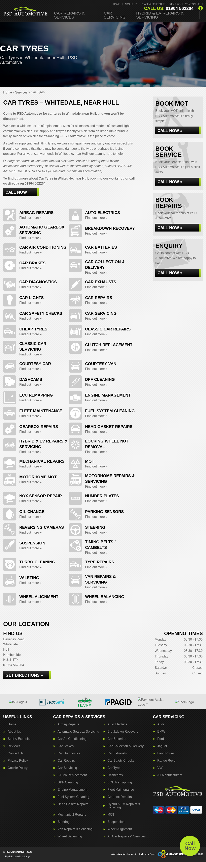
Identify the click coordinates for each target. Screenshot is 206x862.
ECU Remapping (119, 782)
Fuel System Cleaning (73, 797)
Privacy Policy (18, 760)
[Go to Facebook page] (200, 8)
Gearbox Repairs (119, 797)
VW (160, 768)
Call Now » (17, 192)
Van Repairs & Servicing (75, 829)
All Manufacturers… (171, 775)
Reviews (174, 4)
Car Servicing (115, 15)
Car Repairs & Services (69, 15)
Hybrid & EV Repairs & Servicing (159, 15)
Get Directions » (24, 675)
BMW (161, 731)
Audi (160, 724)
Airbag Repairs (68, 724)
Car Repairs (66, 760)
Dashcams (115, 775)
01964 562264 (169, 8)
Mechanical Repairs (72, 814)
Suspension (116, 822)
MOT (110, 814)
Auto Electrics (117, 724)
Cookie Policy (18, 768)
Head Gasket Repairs (73, 804)
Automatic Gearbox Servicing (78, 731)
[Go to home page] (25, 11)
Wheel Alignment (119, 829)
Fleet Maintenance (120, 789)
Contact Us (192, 4)
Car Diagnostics (69, 753)
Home (116, 4)
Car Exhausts (117, 753)
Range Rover (166, 760)
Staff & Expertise (153, 4)
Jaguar (162, 746)
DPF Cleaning (68, 782)
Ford (160, 738)
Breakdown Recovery (122, 731)
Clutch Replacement (72, 775)
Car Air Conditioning (72, 738)
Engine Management (72, 789)
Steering (64, 822)
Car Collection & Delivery (125, 746)
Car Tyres (114, 768)
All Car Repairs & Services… (128, 836)
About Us (131, 4)
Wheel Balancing (70, 836)
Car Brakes (66, 746)
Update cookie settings (17, 856)
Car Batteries (116, 738)
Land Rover (165, 753)
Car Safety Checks (120, 760)
